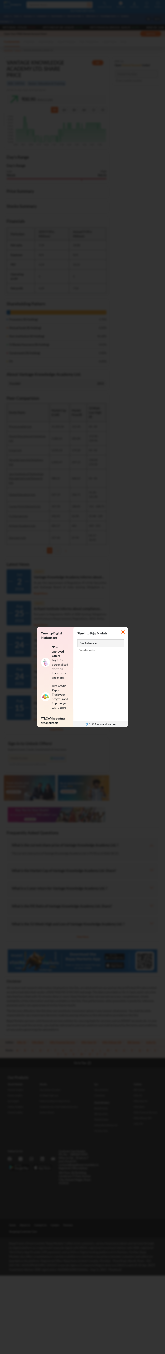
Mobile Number (88, 643)
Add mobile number (87, 650)
